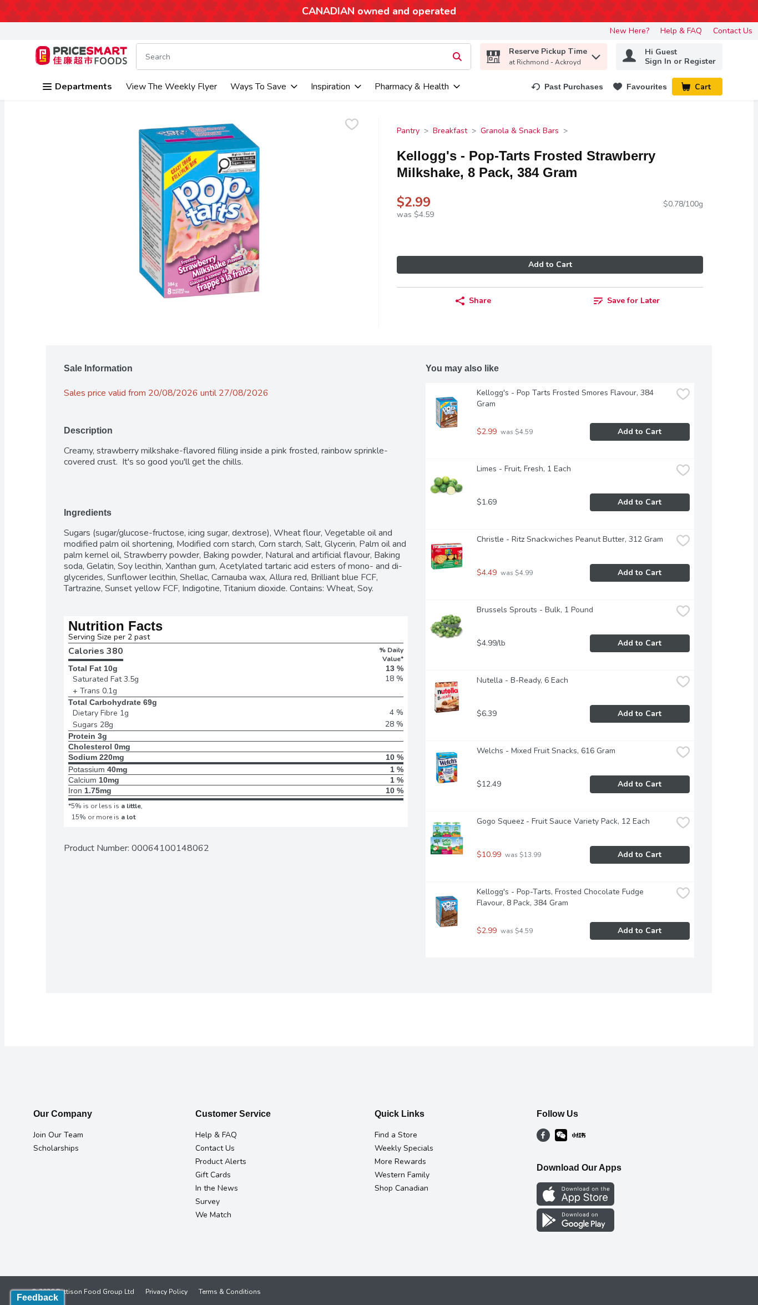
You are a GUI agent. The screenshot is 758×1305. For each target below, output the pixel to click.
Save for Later (633, 300)
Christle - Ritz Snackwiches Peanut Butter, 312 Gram (570, 539)
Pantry (408, 130)
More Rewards (400, 1161)
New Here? (629, 31)
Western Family (402, 1175)
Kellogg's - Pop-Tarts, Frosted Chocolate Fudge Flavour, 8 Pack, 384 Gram (561, 897)
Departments (83, 86)
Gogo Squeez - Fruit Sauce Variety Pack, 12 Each (563, 821)
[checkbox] (352, 126)
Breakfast (450, 130)
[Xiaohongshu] (578, 1139)
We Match (213, 1215)
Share (480, 300)
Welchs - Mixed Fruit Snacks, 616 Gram (546, 750)
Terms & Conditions (230, 1291)
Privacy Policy (166, 1291)
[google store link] (575, 1229)
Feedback (37, 1297)
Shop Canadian (401, 1188)
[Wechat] (561, 1139)
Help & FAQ (681, 31)
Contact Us (732, 31)
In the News (216, 1188)
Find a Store (396, 1135)
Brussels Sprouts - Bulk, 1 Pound (535, 609)
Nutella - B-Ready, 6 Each (522, 680)
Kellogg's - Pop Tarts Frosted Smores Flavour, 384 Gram (566, 398)
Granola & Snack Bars (520, 130)
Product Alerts (220, 1161)
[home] (84, 57)
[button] (596, 54)
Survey (207, 1201)
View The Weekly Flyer (171, 86)
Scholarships (56, 1148)
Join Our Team (58, 1135)
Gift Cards (213, 1175)
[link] (567, 86)
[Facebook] (543, 1139)
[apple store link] (575, 1203)
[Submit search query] (457, 56)
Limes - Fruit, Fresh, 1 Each (524, 468)
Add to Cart (550, 264)
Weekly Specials (404, 1148)
